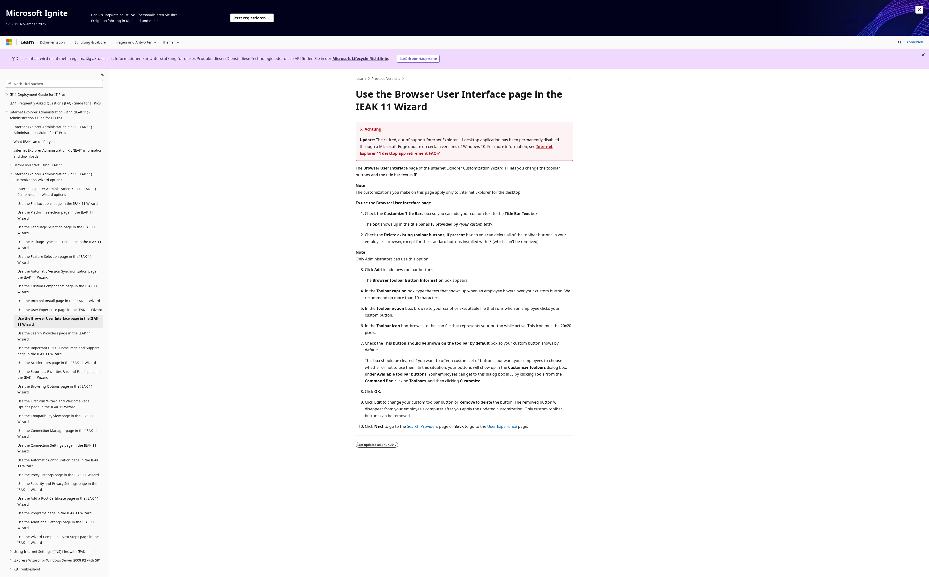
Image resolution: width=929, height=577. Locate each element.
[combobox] (54, 84)
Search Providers (422, 426)
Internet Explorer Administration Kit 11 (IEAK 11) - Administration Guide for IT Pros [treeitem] (54, 130)
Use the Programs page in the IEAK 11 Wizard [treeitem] (54, 513)
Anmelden (915, 42)
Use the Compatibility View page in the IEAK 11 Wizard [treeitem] (55, 419)
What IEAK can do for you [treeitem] (34, 141)
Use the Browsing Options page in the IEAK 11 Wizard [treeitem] (55, 389)
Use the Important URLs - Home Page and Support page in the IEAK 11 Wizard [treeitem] (58, 351)
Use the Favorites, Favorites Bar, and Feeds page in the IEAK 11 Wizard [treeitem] (58, 374)
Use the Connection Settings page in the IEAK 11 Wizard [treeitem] (56, 448)
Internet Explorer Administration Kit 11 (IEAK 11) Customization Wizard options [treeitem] (56, 191)
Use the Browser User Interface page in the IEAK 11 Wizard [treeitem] (57, 321)
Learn (361, 78)
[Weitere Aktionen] (569, 78)
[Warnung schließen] (919, 10)
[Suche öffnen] (900, 42)
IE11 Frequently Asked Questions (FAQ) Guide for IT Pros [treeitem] (55, 103)
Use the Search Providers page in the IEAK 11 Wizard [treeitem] (54, 336)
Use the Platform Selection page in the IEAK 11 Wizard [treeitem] (55, 215)
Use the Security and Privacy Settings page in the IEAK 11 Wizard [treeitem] (57, 486)
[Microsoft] (9, 42)
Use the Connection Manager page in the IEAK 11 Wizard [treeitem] (57, 433)
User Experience (502, 426)
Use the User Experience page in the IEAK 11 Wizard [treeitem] (59, 309)
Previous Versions (386, 78)
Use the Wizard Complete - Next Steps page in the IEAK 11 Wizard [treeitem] (58, 539)
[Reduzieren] (102, 74)
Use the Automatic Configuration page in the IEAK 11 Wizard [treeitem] (57, 463)
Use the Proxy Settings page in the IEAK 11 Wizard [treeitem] (58, 475)
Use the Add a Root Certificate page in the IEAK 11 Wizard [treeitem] (58, 501)
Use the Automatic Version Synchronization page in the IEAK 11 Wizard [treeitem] (59, 274)
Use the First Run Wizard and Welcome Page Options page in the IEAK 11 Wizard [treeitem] (53, 404)
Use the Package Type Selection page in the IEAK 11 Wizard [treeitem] (59, 244)
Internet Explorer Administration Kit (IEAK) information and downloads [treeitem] (58, 153)
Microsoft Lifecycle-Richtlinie (360, 58)
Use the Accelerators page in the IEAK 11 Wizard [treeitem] (56, 362)
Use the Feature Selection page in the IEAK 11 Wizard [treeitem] (54, 259)
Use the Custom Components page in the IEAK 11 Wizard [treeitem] (57, 289)
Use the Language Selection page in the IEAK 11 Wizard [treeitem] (56, 230)
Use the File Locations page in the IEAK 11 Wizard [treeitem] (57, 203)
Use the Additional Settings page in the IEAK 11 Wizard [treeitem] (56, 525)
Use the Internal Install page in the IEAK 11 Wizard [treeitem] (58, 300)
